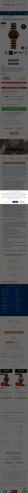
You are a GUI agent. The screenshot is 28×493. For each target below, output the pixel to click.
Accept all (15, 201)
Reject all (22, 201)
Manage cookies (7, 201)
